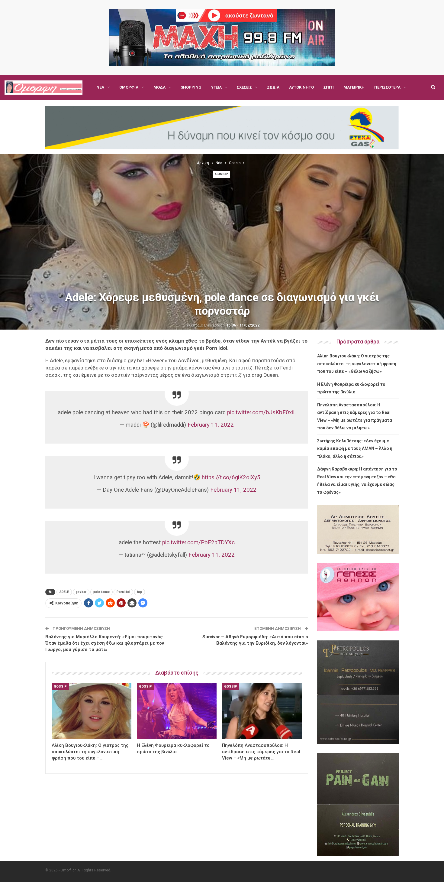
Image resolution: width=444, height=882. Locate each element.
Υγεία (216, 87)
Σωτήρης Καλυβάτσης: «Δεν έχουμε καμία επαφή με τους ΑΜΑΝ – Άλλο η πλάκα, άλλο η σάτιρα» (354, 448)
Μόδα (159, 87)
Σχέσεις (244, 87)
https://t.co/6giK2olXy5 (231, 477)
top (139, 592)
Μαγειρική (354, 87)
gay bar (81, 592)
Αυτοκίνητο (301, 87)
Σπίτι (328, 87)
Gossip (221, 174)
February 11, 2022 (211, 424)
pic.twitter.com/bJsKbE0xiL (261, 412)
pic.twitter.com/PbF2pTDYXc (198, 542)
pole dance (101, 592)
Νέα (100, 87)
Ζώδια (273, 87)
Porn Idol (123, 592)
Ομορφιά (128, 87)
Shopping (191, 87)
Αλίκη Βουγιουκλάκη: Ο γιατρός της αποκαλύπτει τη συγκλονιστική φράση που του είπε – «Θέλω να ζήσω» (356, 363)
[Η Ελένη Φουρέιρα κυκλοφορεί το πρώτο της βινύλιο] (177, 711)
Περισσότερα (387, 87)
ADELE (64, 592)
